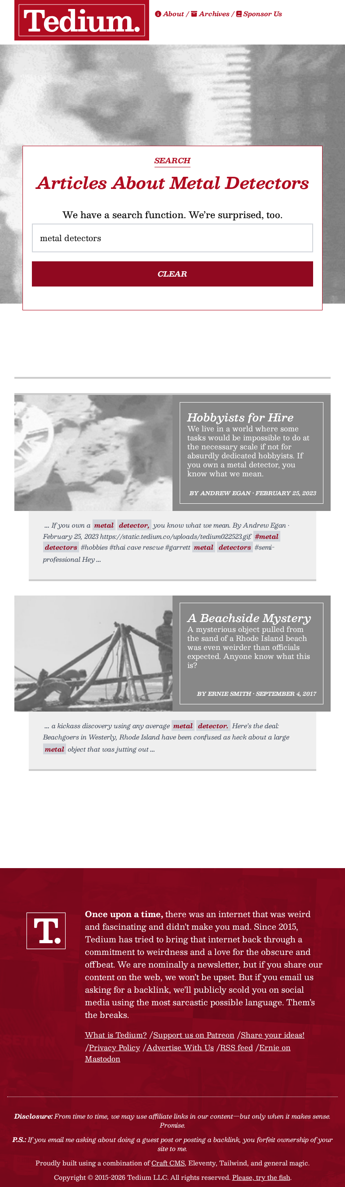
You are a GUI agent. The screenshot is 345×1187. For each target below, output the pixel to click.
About (173, 13)
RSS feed (236, 1047)
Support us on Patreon (193, 1035)
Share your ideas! (273, 1035)
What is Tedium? (116, 1035)
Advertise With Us (180, 1047)
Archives (214, 13)
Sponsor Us (262, 13)
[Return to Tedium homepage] (81, 20)
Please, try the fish (261, 1177)
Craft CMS (168, 1162)
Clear (172, 274)
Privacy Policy (114, 1047)
